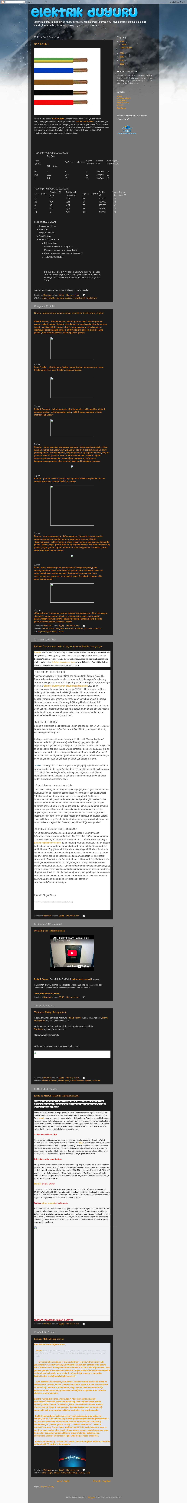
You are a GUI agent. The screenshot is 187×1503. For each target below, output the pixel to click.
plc (85, 628)
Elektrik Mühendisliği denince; (49, 1344)
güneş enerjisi (48, 1203)
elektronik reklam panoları (88, 450)
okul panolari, (64, 461)
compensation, (51, 616)
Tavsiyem (38, 1029)
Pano (36, 567)
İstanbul (38, 766)
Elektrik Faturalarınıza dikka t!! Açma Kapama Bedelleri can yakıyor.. (69, 646)
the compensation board (82, 619)
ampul (50, 1473)
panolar (46, 478)
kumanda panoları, (52, 450)
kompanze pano (83, 567)
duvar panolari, (51, 447)
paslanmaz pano (59, 573)
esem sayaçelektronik (58, 628)
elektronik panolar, (89, 478)
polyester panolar (50, 481)
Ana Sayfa (63, 1481)
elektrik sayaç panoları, (83, 412)
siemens (97, 628)
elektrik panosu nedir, (77, 321)
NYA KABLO (41, 43)
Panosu (38, 536)
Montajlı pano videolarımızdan (49, 930)
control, (59, 619)
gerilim (81, 1473)
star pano (51, 576)
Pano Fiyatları (41, 367)
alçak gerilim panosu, (59, 544)
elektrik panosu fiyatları (52, 324)
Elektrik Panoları (42, 409)
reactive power (48, 619)
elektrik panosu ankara (75, 327)
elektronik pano (91, 570)
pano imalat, (46, 573)
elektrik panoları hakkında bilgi (82, 409)
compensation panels (78, 616)
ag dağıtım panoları (92, 452)
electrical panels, (48, 621)
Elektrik (37, 652)
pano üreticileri (80, 576)
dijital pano (50, 570)
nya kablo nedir (79, 298)
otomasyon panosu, (52, 536)
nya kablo (50, 298)
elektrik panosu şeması (74, 333)
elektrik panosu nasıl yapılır (78, 324)
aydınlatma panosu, (79, 539)
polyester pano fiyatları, (53, 370)
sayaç (90, 628)
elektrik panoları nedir (61, 412)
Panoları (38, 447)
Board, (66, 619)
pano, (43, 567)
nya (43, 298)
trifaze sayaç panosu (80, 547)
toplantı (88, 1081)
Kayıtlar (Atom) (47, 1487)
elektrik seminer (77, 1081)
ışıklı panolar (73, 478)
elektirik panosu (58, 542)
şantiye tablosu (67, 613)
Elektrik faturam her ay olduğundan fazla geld (66, 686)
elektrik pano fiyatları (59, 367)
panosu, (45, 539)
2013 (122, 57)
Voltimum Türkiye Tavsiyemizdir (50, 1012)
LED (81, 1143)
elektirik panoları (50, 455)
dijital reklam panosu (77, 542)
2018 (122, 41)
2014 (122, 53)
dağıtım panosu (70, 536)
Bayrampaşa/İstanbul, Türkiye (51, 631)
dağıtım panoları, (74, 452)
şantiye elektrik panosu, (78, 330)
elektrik (92, 539)
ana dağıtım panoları (72, 458)
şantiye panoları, (58, 452)
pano (42, 579)
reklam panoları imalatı (89, 447)
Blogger (91, 1497)
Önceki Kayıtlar (102, 1481)
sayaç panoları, (68, 450)
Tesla (87, 1473)
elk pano (93, 576)
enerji (41, 1118)
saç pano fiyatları (73, 370)
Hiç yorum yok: (73, 295)
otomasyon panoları (68, 447)
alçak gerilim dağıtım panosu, (56, 547)
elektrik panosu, (58, 321)
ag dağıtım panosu (79, 544)
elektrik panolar (58, 478)
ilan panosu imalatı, (97, 544)
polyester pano (53, 567)
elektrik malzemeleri (85, 122)
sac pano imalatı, (65, 576)
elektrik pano (63, 1081)
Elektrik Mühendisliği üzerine (49, 1338)
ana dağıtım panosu (59, 539)
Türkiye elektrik (74, 1018)
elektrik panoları (59, 409)
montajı (48, 579)
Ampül (39, 1350)
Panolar (37, 478)
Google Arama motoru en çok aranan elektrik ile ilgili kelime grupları (69, 312)
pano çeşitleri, (68, 567)
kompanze (54, 613)
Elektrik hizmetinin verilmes (47, 843)
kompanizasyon (83, 613)
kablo (71, 628)
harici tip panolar (68, 481)
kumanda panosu (86, 536)
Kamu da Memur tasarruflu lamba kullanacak (56, 1095)
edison (57, 1473)
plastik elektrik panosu (52, 327)
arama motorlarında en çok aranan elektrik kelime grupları (124, 100)
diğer (36, 613)
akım (44, 1473)
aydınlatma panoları (51, 458)
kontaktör (79, 628)
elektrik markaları (49, 1081)
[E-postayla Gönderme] (84, 295)
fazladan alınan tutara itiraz (63, 662)
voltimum (96, 1081)
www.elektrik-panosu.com (47, 993)
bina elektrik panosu (52, 333)
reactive (63, 616)
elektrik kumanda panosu (54, 330)
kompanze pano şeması (79, 573)
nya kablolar (92, 298)
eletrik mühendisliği (69, 1473)
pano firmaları (63, 570)
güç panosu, (94, 542)
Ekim (124, 45)
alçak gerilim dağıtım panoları (85, 461)
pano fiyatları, (76, 367)
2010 (122, 60)
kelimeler (44, 613)
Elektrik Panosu (41, 321)
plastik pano (77, 570)
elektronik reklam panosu (52, 550)
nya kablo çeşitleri (63, 298)
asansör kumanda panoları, (72, 455)
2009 (122, 64)
